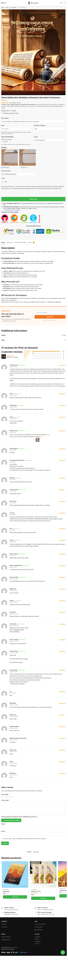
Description (10, 242)
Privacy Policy (39, 927)
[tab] (3, 242)
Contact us (4, 927)
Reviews (31, 242)
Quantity (13, 174)
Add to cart (33, 199)
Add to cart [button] (15, 897)
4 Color (5, 141)
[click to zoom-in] (33, 52)
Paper (36, 137)
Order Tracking (5, 937)
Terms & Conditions (40, 924)
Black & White (7, 139)
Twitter (37, 939)
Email (3, 831)
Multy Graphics (13, 947)
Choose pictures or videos (12, 820)
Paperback (6, 167)
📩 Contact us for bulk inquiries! (11, 210)
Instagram (38, 941)
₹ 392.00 (7, 174)
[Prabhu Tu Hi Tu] (43, 874)
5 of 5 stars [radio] (12, 797)
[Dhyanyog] (15, 874)
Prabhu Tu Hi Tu (36, 891)
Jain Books (13, 7)
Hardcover (24, 167)
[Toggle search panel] (61, 3)
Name (3, 824)
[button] (64, 3)
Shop (7, 7)
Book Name (5, 118)
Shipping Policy (5, 939)
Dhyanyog (6, 891)
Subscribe (50, 317)
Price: (3, 174)
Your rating (5, 794)
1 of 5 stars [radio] (2, 797)
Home (2, 7)
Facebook (37, 937)
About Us (4, 924)
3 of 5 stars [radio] (7, 797)
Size (3, 125)
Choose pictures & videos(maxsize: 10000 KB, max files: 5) (19, 817)
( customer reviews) (15, 102)
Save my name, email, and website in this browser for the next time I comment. (24, 838)
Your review (5, 800)
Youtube (37, 943)
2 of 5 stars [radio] (5, 797)
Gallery (3, 242)
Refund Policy (39, 930)
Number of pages (40, 125)
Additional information (20, 242)
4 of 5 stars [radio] (10, 797)
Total (3, 178)
